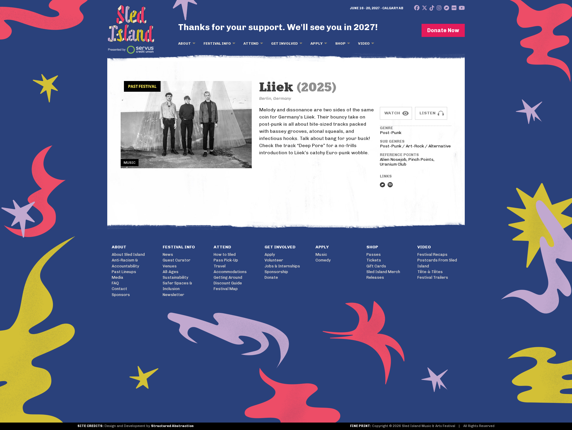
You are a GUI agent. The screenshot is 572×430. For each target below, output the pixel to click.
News (168, 254)
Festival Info (217, 43)
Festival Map (226, 288)
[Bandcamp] (446, 8)
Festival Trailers (432, 277)
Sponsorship (276, 271)
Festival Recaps (432, 254)
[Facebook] (416, 8)
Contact (119, 288)
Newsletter (173, 294)
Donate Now (443, 30)
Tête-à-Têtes (430, 271)
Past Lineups (124, 271)
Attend (251, 43)
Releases (375, 277)
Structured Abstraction (172, 426)
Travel (220, 266)
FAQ (115, 283)
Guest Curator (176, 260)
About (184, 43)
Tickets (373, 260)
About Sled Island (128, 254)
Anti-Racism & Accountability (125, 263)
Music (321, 254)
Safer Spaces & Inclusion (177, 286)
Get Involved (284, 43)
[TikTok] (432, 8)
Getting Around (228, 277)
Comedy (323, 260)
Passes (373, 254)
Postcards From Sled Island (437, 263)
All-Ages (170, 271)
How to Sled (225, 254)
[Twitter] (424, 8)
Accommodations (230, 271)
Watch (392, 113)
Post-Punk (390, 132)
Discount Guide (228, 283)
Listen (427, 113)
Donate (271, 277)
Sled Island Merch (383, 271)
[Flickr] (454, 8)
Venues (170, 266)
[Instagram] (439, 8)
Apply (316, 43)
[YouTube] (462, 8)
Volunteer (274, 260)
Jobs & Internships (282, 266)
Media (117, 277)
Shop (340, 43)
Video (364, 43)
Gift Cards (376, 266)
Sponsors (121, 294)
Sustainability (175, 277)
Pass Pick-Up (226, 260)
